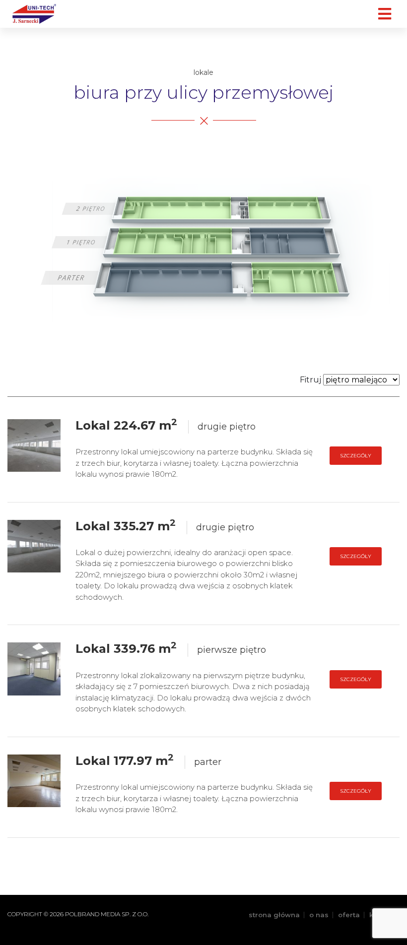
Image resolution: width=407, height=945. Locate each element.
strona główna (274, 915)
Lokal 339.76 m (126, 648)
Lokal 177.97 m (124, 761)
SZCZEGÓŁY (355, 455)
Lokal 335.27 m (125, 526)
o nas (319, 915)
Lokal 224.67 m (126, 425)
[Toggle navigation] (384, 14)
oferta (349, 915)
